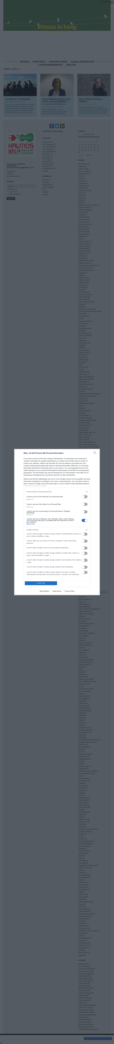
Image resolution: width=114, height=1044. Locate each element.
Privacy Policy (69, 591)
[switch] (85, 496)
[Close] (95, 453)
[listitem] (57, 492)
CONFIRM (41, 583)
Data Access (57, 591)
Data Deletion (44, 591)
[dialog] (57, 522)
